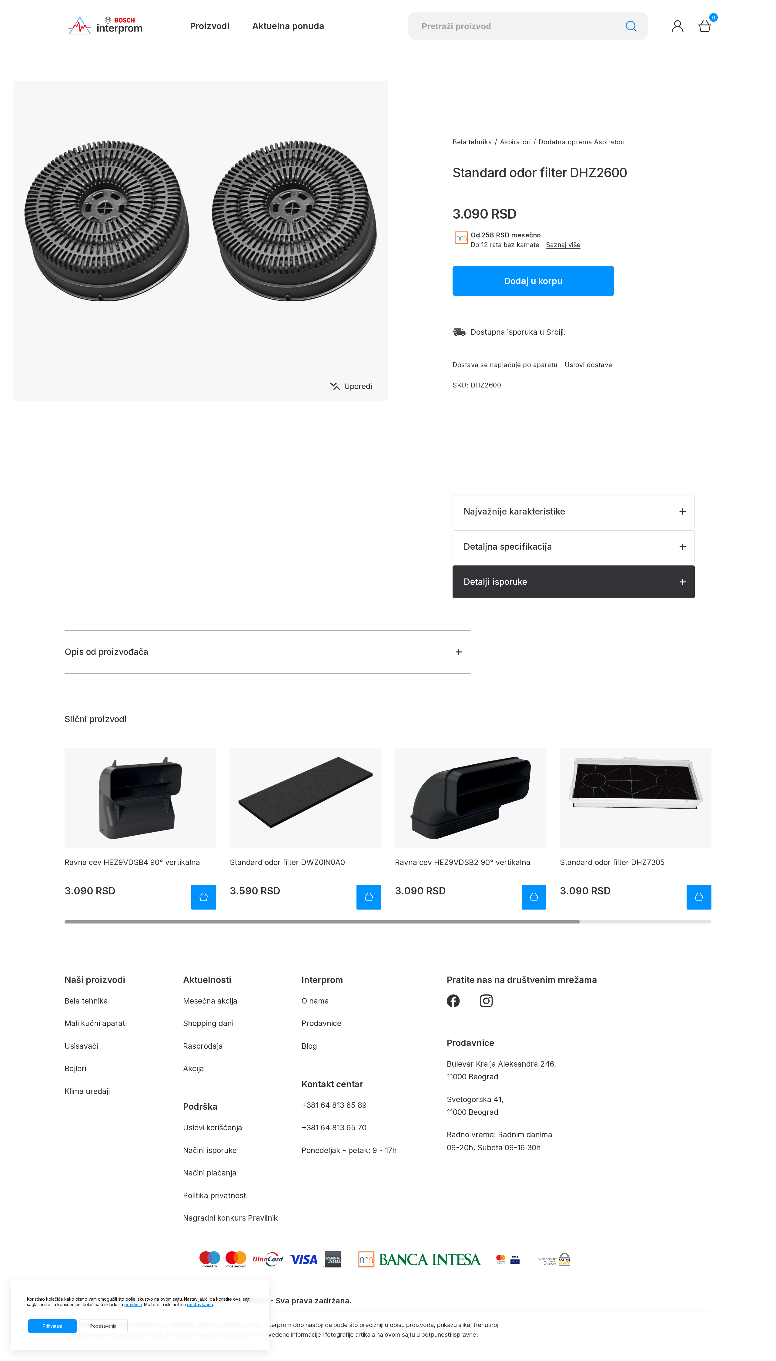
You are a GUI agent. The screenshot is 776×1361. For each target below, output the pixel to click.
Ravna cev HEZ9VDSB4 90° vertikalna (132, 862)
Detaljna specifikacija (508, 546)
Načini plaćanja (209, 1172)
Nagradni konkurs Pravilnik (230, 1217)
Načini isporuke (210, 1150)
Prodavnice (321, 1023)
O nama (315, 1000)
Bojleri (75, 1068)
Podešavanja (103, 1326)
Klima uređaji (87, 1091)
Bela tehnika (472, 142)
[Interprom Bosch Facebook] (453, 1002)
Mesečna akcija (210, 1000)
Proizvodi (209, 26)
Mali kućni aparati (96, 1023)
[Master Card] (500, 1259)
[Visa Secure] (515, 1259)
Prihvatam (52, 1326)
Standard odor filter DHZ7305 (612, 862)
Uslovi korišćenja (212, 1127)
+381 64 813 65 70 (334, 1127)
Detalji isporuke (495, 581)
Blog (309, 1046)
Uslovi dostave (588, 365)
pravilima (133, 1304)
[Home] (105, 26)
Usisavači (81, 1046)
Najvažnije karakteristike (514, 511)
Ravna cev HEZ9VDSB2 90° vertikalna (462, 862)
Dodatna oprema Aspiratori (582, 142)
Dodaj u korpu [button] (533, 281)
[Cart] (704, 26)
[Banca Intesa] (420, 1259)
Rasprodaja (203, 1046)
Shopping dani (208, 1023)
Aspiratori (515, 142)
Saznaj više (563, 245)
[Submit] (631, 26)
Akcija (193, 1068)
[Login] (677, 26)
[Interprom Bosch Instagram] (486, 1002)
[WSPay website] (554, 1259)
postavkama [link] (200, 1304)
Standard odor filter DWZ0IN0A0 (287, 862)
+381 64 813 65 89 (334, 1105)
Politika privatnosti (215, 1195)
